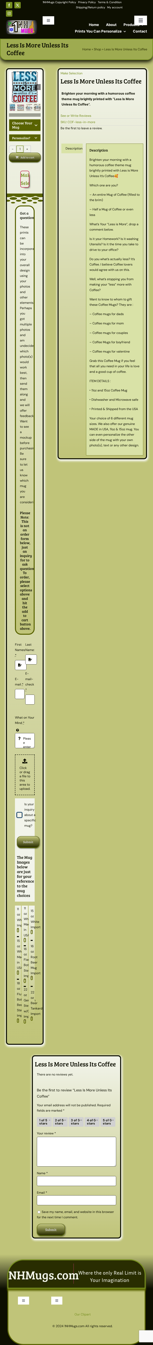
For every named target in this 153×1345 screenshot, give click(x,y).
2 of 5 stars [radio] (59, 1121)
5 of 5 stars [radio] (107, 1121)
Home (86, 49)
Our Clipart (83, 1314)
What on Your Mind (24, 720)
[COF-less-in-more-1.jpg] (25, 87)
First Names (20, 649)
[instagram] (9, 13)
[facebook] (9, 5)
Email (42, 1193)
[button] (24, 125)
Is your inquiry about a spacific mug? (30, 815)
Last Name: (29, 647)
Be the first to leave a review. (81, 128)
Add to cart (27, 157)
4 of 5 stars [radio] (91, 1121)
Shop (97, 49)
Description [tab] (74, 148)
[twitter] (17, 5)
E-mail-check (29, 681)
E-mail (19, 681)
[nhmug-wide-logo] (21, 22)
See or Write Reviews (76, 116)
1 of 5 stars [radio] (43, 1121)
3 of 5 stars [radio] (75, 1121)
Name (42, 1173)
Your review (46, 1133)
